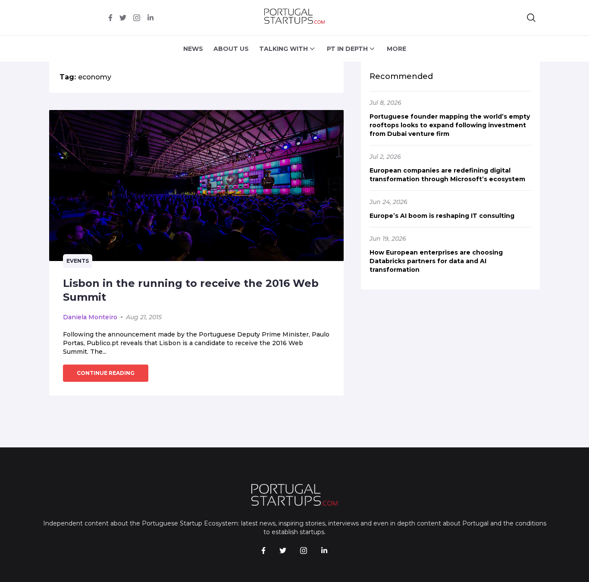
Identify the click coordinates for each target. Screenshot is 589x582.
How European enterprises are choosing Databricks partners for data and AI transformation (436, 261)
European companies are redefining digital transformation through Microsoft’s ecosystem (447, 175)
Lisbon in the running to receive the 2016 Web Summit (191, 290)
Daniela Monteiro (90, 317)
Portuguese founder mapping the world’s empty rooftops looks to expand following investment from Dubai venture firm (450, 125)
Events (77, 261)
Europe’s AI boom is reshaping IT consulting (442, 216)
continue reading (106, 373)
